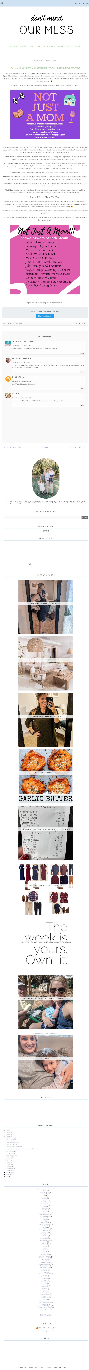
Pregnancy (44, 1282)
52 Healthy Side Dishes (44, 1189)
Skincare (45, 1290)
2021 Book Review (12, 1142)
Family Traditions (44, 1224)
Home (45, 447)
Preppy (45, 1283)
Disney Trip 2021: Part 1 (14, 1146)
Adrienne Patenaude (22, 358)
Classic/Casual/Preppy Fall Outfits (46, 716)
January (9, 1170)
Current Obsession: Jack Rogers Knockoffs (45, 1034)
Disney (45, 1219)
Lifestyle (44, 1251)
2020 (7, 1172)
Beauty (45, 1197)
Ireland (45, 1246)
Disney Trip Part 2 (13, 1144)
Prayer (45, 1280)
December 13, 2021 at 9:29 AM (21, 362)
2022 (7, 1134)
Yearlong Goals (45, 1309)
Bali (45, 1195)
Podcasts (45, 1278)
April (9, 1164)
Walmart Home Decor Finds (46, 660)
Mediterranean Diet (44, 1258)
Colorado (45, 1211)
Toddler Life (45, 1297)
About (46, 1343)
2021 (7, 1136)
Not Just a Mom (16, 323)
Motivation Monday (45, 1264)
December (10, 1138)
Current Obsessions (45, 1213)
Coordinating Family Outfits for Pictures (46, 885)
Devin (45, 1218)
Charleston (44, 1208)
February (10, 1168)
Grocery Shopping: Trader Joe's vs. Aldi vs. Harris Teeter (46, 829)
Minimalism (45, 1259)
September (11, 1155)
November (10, 1151)
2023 (7, 1132)
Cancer (44, 1206)
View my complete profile (46, 1331)
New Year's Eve (45, 1266)
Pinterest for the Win (45, 1274)
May (9, 1163)
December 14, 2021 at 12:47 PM (21, 398)
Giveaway (45, 1232)
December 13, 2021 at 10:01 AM (21, 381)
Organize (44, 1269)
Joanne (15, 394)
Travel (45, 1299)
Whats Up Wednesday (45, 1307)
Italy (44, 1248)
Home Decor (44, 1243)
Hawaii (45, 1237)
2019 (7, 1174)
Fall (45, 1221)
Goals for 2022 (11, 1140)
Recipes (44, 1285)
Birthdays (45, 1198)
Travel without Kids (45, 1302)
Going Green (45, 1234)
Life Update (46, 1058)
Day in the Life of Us (44, 1214)
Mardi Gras (45, 1253)
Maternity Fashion (44, 1256)
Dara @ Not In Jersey (22, 341)
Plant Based (45, 1277)
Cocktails (45, 1210)
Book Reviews (44, 1205)
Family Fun (44, 1222)
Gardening (45, 1230)
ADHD (45, 1190)
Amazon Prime (44, 1192)
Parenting (44, 1270)
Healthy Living (44, 1238)
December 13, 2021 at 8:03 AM (21, 345)
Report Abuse (46, 1315)
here (65, 147)
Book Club (44, 1203)
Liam (44, 1250)
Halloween (45, 1235)
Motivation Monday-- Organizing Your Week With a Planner (46, 942)
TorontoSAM (19, 377)
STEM (45, 1291)
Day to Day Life (45, 1216)
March (9, 1166)
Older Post (76, 447)
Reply (82, 353)
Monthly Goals (44, 1262)
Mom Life (44, 1261)
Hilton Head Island (45, 1240)
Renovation (45, 1286)
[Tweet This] (79, 323)
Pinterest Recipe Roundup (46, 773)
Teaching (45, 1296)
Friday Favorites (44, 1229)
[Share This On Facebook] (77, 323)
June (8, 1161)
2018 (7, 1176)
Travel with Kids (44, 1301)
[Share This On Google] (85, 323)
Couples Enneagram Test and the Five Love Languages (45, 998)
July (8, 1159)
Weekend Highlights (44, 1306)
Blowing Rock (45, 1202)
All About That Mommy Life (47, 1328)
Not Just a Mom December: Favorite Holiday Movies (23, 1149)
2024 (7, 1130)
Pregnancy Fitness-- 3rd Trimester (45, 603)
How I (45, 1245)
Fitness (44, 1227)
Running (44, 1288)
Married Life (45, 1254)
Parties (45, 1272)
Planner (45, 1275)
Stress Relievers (45, 1293)
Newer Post (14, 447)
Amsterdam (45, 1194)
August (9, 1157)
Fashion (44, 1226)
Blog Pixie (48, 1367)
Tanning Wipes (45, 1294)
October (10, 1153)
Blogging (45, 1200)
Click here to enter (45, 316)
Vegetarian (44, 1304)
